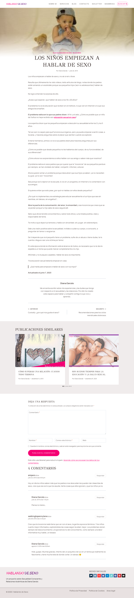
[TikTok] (111, 575)
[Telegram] (107, 575)
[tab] (63, 386)
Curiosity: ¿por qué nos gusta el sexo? (43, 311)
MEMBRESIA (110, 4)
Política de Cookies (96, 591)
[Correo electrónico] (123, 575)
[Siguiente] (115, 359)
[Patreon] (91, 575)
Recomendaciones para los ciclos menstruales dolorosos (92, 312)
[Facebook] (115, 575)
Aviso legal (111, 591)
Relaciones (77, 53)
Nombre (33, 440)
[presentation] (40, 350)
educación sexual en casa (65, 117)
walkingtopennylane (38, 516)
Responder (100, 476)
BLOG (74, 4)
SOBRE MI (53, 4)
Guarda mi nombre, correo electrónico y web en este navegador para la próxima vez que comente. (65, 446)
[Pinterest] (119, 575)
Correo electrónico (64, 440)
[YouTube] (99, 575)
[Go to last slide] (18, 359)
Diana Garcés (63, 71)
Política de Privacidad (78, 591)
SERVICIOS (64, 4)
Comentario (34, 412)
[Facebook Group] (103, 575)
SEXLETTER (97, 4)
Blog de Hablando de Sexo (62, 53)
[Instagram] (95, 575)
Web (84, 440)
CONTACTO (84, 4)
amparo (31, 475)
